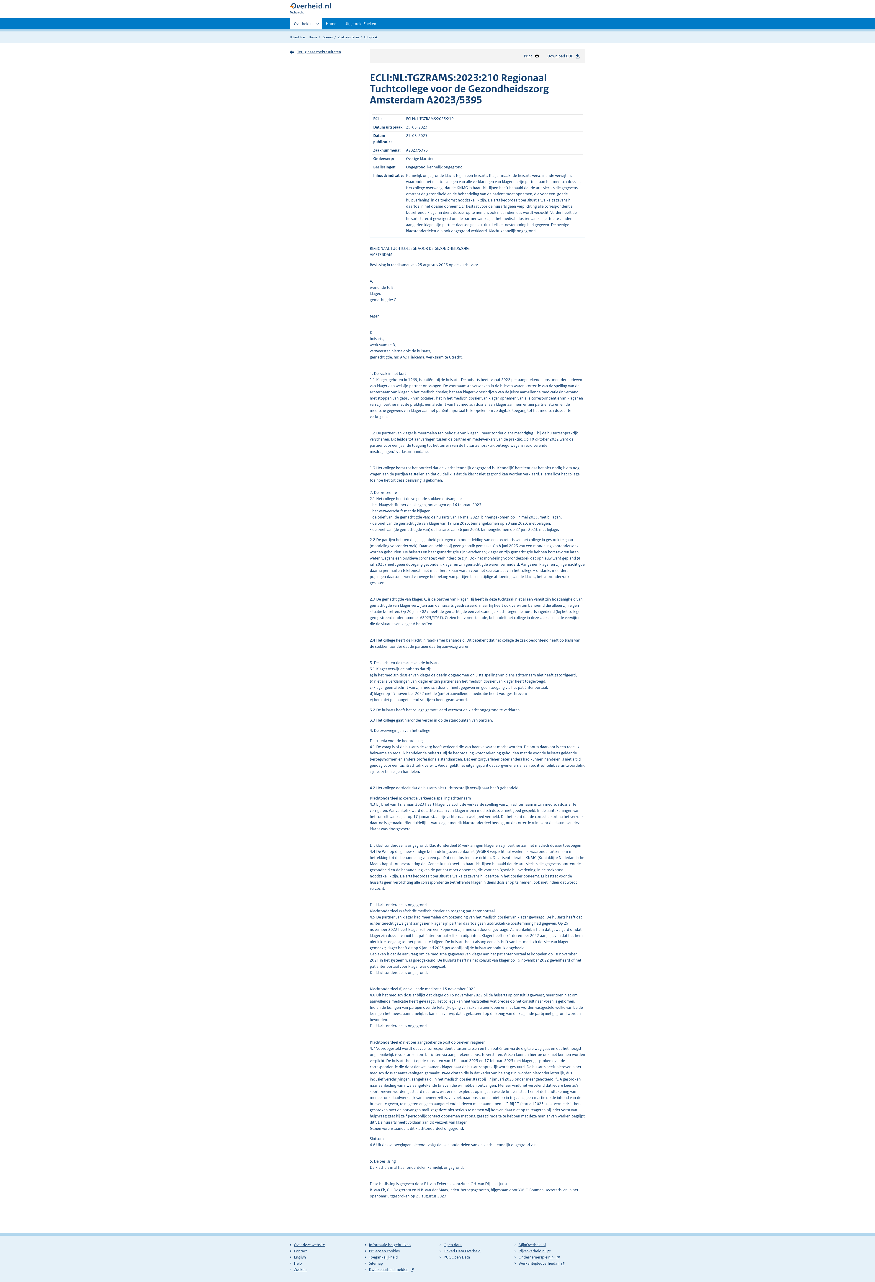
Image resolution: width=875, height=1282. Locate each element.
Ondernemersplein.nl (537, 1257)
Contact (300, 1251)
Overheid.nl (304, 25)
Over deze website (309, 1244)
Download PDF (560, 56)
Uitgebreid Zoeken (360, 23)
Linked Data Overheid (462, 1251)
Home (331, 23)
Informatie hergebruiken (390, 1244)
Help (298, 1263)
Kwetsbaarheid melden (389, 1269)
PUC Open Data (457, 1257)
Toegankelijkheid (383, 1257)
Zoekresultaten (348, 37)
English (300, 1257)
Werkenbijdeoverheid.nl (539, 1263)
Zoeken (327, 37)
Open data (453, 1244)
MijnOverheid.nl (532, 1244)
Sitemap (376, 1263)
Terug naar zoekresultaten (319, 51)
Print (528, 56)
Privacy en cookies (384, 1251)
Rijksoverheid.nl (532, 1251)
